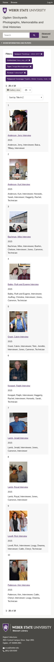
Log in (50, 2)
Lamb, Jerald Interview (18, 438)
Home (5, 2)
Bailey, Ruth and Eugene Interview (23, 284)
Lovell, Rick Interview (17, 536)
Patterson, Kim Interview (19, 585)
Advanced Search (46, 35)
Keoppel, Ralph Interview (19, 386)
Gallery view (14, 90)
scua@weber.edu (12, 648)
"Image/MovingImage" (18, 66)
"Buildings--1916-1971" (28, 54)
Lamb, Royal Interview (18, 487)
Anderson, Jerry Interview (19, 135)
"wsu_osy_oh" (18, 60)
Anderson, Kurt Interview (19, 184)
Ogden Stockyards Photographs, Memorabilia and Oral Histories (23, 22)
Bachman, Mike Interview (19, 237)
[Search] (34, 35)
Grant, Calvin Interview (18, 337)
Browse (14, 2)
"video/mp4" (15, 73)
